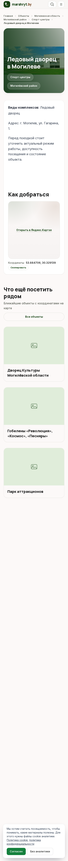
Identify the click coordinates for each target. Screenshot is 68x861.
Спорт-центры (41, 19)
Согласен (16, 851)
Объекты (23, 16)
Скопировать (18, 267)
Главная (8, 16)
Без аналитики (40, 851)
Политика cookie (17, 840)
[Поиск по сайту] (52, 4)
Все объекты (34, 316)
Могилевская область (47, 16)
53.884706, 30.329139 (41, 262)
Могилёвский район (15, 19)
